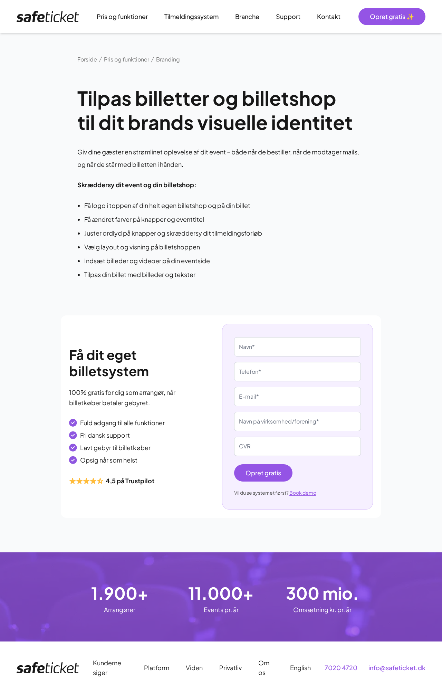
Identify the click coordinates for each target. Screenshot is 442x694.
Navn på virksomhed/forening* (279, 421)
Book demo (302, 492)
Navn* (247, 346)
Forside (87, 59)
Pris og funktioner (122, 16)
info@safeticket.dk (396, 668)
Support (288, 16)
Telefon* (250, 371)
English (300, 668)
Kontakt (328, 16)
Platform (156, 668)
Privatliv (230, 668)
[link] (48, 16)
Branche (247, 16)
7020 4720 (341, 668)
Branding (168, 59)
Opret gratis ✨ (392, 16)
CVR (244, 446)
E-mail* (249, 396)
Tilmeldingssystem (191, 16)
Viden (194, 668)
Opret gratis (263, 473)
